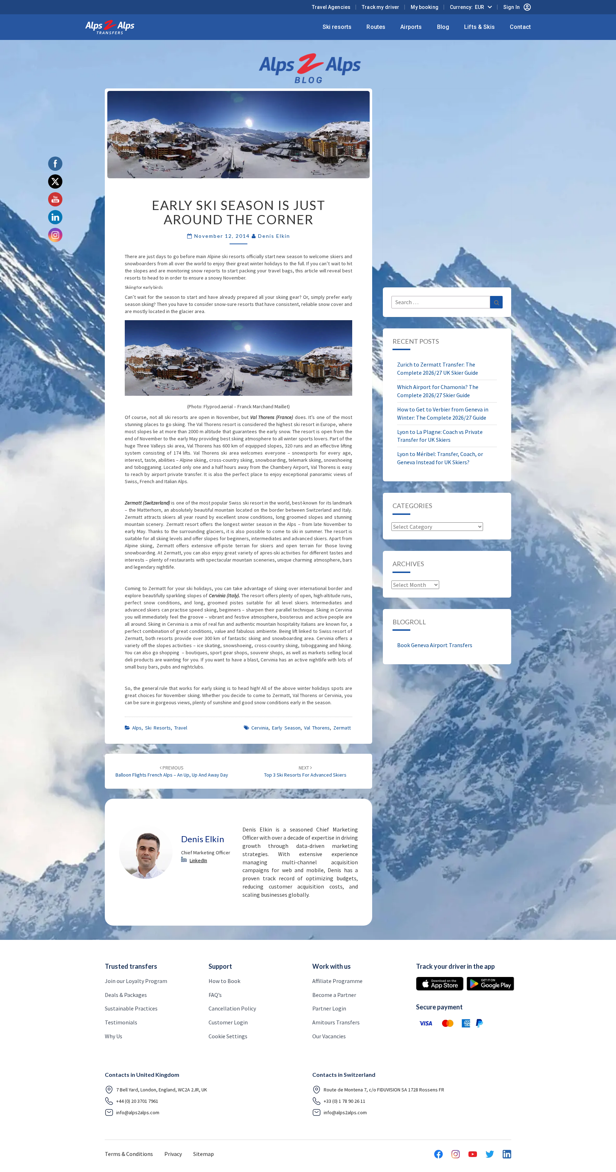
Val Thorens (317, 728)
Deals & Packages (126, 994)
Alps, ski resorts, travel (159, 728)
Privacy (173, 1153)
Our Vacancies (329, 1036)
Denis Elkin (274, 236)
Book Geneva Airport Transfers (434, 645)
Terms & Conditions (129, 1153)
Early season (286, 728)
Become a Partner (334, 994)
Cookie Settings (228, 1036)
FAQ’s (215, 994)
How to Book (224, 980)
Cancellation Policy (232, 1008)
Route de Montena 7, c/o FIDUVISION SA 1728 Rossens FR (384, 1089)
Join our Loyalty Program (136, 980)
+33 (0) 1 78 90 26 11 (344, 1101)
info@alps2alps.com (137, 1112)
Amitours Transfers (336, 1022)
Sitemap (203, 1153)
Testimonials (121, 1022)
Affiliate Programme (337, 980)
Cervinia (259, 728)
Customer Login (228, 1022)
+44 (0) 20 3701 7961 (137, 1101)
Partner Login (329, 1008)
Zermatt (342, 728)
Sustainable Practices (131, 1008)
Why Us (113, 1036)
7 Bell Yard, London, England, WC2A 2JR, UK (161, 1089)
